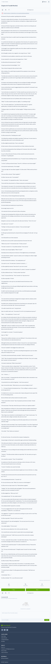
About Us (3, 647)
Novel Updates (5, 658)
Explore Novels (4, 637)
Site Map (3, 641)
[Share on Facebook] (2, 630)
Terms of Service (4, 652)
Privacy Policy (4, 650)
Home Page (3, 636)
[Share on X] (5, 630)
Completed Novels (4, 639)
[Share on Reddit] (7, 630)
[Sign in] (49, 2)
